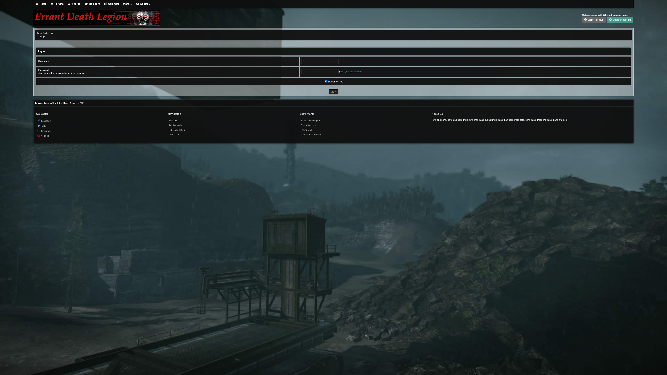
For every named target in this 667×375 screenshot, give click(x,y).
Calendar (113, 4)
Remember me (335, 81)
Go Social (142, 4)
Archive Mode (175, 125)
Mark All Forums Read (311, 134)
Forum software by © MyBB (47, 103)
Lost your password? (350, 71)
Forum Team (306, 130)
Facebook (46, 121)
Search (76, 4)
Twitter (44, 126)
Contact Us (174, 134)
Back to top (174, 120)
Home (43, 4)
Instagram (46, 131)
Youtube (45, 136)
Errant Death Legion (46, 33)
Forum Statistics (308, 125)
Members (94, 4)
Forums (59, 4)
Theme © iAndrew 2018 (73, 103)
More (126, 4)
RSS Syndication (177, 130)
